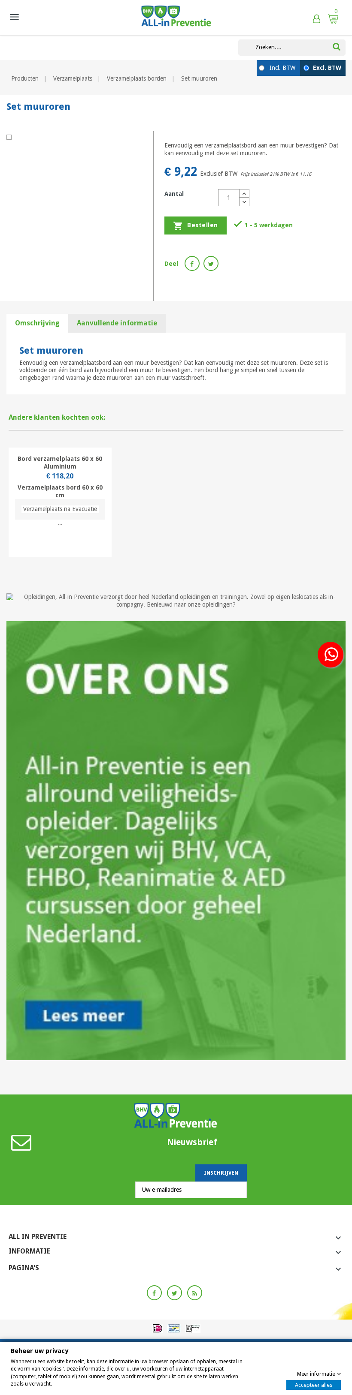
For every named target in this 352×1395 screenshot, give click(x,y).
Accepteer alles (313, 1385)
